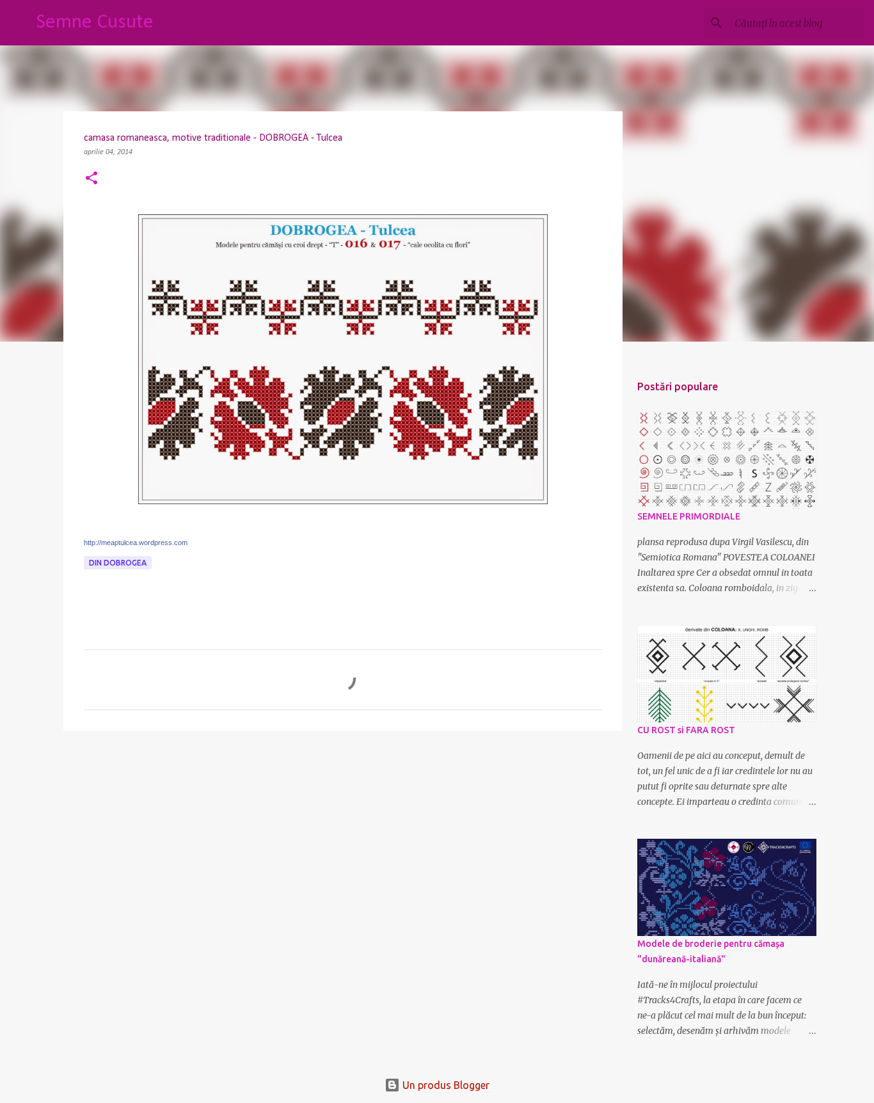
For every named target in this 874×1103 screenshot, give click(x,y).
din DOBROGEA (118, 563)
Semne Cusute (95, 22)
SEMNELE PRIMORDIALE (688, 516)
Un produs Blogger (444, 1085)
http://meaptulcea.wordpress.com (135, 542)
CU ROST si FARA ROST (686, 730)
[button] (91, 179)
